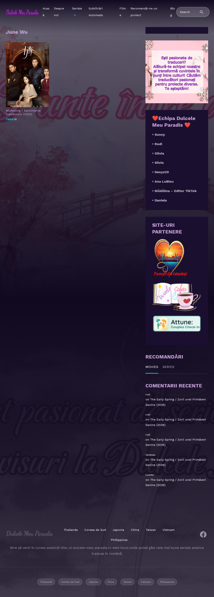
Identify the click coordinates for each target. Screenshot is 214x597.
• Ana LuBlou (163, 181)
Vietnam (169, 529)
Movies (151, 367)
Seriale (77, 8)
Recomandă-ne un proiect (144, 12)
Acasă (46, 12)
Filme (123, 12)
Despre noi (59, 12)
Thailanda (71, 529)
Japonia (118, 529)
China (135, 529)
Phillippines (119, 540)
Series (168, 367)
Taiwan (151, 529)
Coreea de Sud (95, 529)
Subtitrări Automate (96, 12)
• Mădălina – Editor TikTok (174, 191)
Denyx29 (162, 172)
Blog (172, 12)
